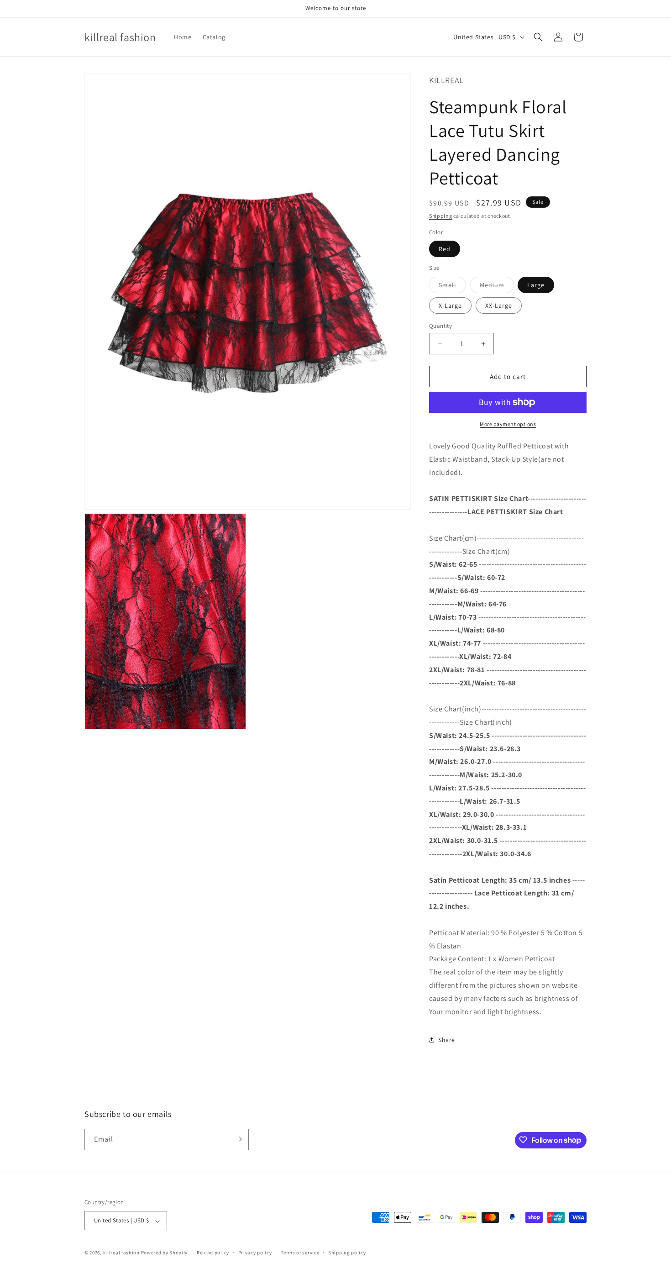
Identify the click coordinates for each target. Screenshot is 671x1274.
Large (536, 285)
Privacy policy (255, 1252)
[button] (538, 37)
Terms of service (300, 1252)
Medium (497, 286)
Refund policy (213, 1252)
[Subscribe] (238, 1139)
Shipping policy (347, 1252)
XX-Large (498, 305)
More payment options (508, 424)
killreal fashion (121, 1253)
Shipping (440, 215)
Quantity (440, 326)
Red (445, 249)
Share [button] (446, 1040)
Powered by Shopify (164, 1253)
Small (452, 286)
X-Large (450, 305)
